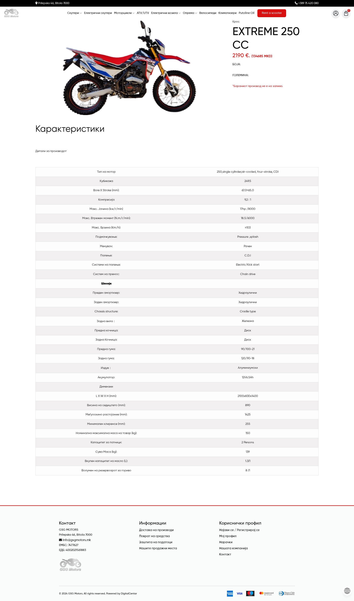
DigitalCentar (129, 593)
